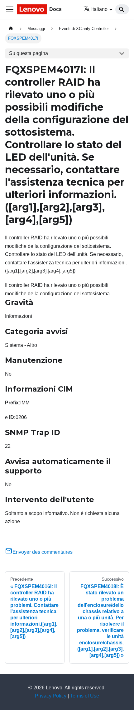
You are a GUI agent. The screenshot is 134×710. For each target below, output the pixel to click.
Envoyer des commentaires (42, 552)
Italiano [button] (99, 9)
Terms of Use (84, 695)
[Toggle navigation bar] (9, 9)
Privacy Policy (50, 695)
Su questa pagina (28, 53)
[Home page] (11, 28)
